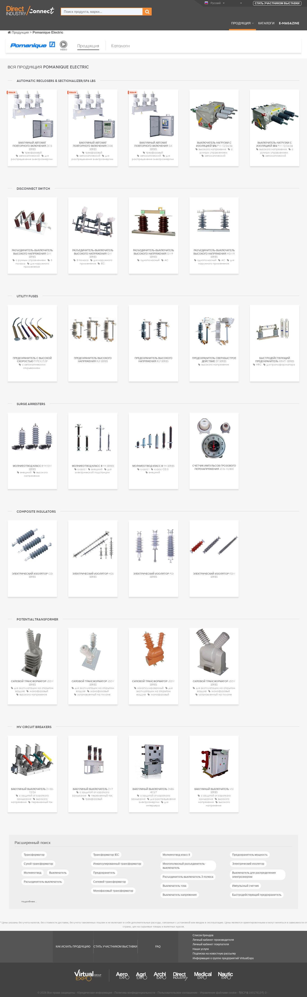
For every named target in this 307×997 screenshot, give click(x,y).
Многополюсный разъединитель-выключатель (184, 865)
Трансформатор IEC (106, 854)
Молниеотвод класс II (176, 854)
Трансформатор (34, 854)
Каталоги (266, 23)
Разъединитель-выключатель (43, 881)
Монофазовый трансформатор (113, 890)
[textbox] (102, 12)
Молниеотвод (32, 872)
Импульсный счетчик (245, 885)
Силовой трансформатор (109, 881)
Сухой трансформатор (38, 863)
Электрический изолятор (248, 863)
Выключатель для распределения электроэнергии (254, 874)
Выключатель (58, 872)
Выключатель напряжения (180, 894)
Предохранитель (104, 872)
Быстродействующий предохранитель (256, 894)
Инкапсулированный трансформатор (117, 863)
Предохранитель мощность (249, 854)
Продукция (241, 23)
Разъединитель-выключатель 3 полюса (188, 876)
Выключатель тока (174, 885)
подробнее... (29, 901)
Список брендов (203, 935)
